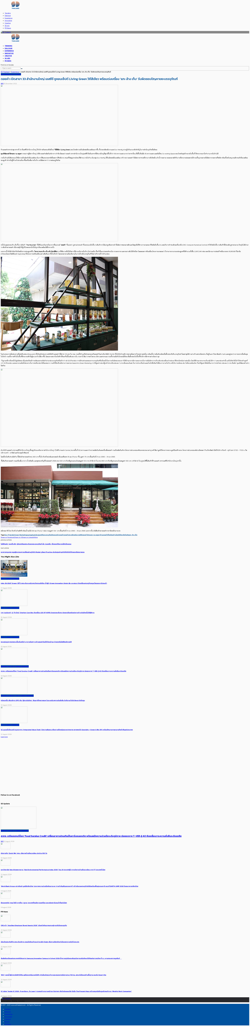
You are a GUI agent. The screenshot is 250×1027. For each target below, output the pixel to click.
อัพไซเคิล (126, 535)
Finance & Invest (8, 695)
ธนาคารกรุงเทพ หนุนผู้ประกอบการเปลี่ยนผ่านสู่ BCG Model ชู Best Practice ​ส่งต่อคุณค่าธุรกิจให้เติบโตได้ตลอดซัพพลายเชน (42, 552)
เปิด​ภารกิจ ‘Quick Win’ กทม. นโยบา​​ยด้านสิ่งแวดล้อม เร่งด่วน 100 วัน (24, 853)
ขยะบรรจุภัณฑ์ (47, 535)
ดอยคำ (66, 535)
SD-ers (7, 26)
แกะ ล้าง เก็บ (133, 535)
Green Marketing (20, 535)
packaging (30, 535)
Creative (8, 23)
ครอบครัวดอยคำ (58, 535)
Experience (8, 18)
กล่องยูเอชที (38, 535)
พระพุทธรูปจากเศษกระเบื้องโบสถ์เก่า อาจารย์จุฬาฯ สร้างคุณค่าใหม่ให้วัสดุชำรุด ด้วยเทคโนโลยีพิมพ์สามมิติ (36, 642)
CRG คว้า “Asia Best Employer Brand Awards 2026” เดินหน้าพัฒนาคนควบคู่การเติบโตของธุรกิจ (34, 925)
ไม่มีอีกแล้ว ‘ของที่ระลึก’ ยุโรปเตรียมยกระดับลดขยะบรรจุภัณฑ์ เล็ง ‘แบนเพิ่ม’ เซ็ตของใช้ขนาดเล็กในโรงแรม (36, 544)
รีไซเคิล (110, 535)
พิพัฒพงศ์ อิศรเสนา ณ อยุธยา (90, 535)
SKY (2, 83)
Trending (8, 13)
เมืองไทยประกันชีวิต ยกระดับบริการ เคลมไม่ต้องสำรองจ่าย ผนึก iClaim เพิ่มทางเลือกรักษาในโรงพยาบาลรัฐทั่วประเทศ (40, 942)
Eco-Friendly (9, 535)
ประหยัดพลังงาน (74, 535)
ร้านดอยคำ (104, 535)
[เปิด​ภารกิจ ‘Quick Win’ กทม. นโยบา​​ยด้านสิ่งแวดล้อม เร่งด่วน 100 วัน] (6, 848)
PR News (8, 28)
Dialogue (8, 16)
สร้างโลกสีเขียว (117, 535)
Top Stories (16, 74)
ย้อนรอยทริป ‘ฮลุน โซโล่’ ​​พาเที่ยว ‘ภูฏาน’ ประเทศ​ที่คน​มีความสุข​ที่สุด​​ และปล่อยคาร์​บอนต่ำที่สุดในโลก (34, 903)
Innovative (8, 21)
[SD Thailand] (15, 9)
